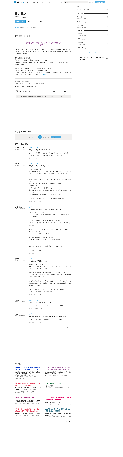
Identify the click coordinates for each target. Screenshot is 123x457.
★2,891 (16, 376)
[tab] (16, 36)
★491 (16, 403)
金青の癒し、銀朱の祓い (21, 413)
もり (60, 373)
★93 (46, 387)
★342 (46, 375)
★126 (46, 404)
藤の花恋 (20, 13)
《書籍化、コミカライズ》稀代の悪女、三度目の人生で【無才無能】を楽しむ (27, 372)
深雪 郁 (51, 386)
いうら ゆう (18, 314)
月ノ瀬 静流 (18, 207)
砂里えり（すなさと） (20, 17)
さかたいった (18, 300)
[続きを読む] (43, 62)
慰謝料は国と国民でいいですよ (25, 397)
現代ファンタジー (31, 391)
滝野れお (17, 164)
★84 (46, 416)
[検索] (65, 2)
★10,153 (17, 391)
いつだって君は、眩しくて (54, 383)
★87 (16, 415)
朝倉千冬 (17, 259)
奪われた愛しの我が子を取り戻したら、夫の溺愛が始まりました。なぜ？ (58, 372)
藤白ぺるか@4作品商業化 (32, 389)
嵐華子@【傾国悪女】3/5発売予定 (24, 375)
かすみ (46, 386)
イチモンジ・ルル (19, 147)
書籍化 (22, 376)
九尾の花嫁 (48, 402)
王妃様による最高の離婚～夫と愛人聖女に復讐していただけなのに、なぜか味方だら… (27, 400)
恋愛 (27, 377)
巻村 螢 (38, 401)
